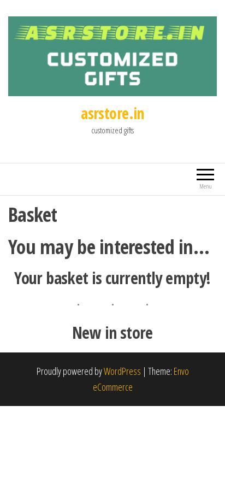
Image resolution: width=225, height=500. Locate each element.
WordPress (122, 371)
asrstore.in (112, 113)
